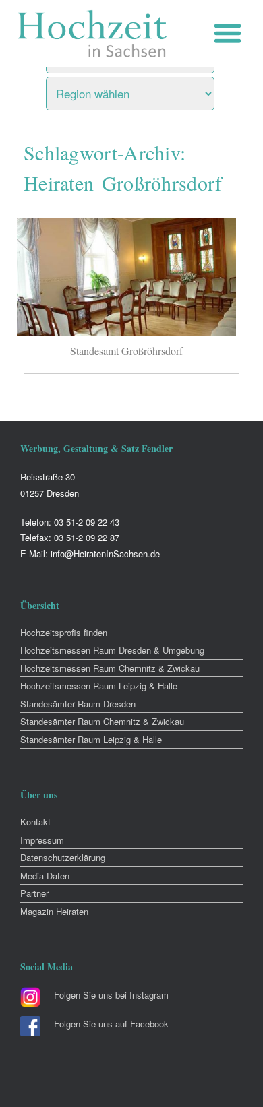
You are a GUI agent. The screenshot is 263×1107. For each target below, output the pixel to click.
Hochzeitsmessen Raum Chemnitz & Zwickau (110, 668)
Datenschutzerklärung (62, 857)
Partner (34, 893)
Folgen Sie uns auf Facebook (111, 1023)
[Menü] (231, 33)
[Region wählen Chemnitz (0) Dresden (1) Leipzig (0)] (147, 90)
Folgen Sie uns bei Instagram (111, 994)
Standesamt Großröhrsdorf (126, 351)
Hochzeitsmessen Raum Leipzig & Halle (98, 685)
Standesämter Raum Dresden (78, 703)
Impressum (42, 839)
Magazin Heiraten (54, 911)
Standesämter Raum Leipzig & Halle (91, 739)
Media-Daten (44, 875)
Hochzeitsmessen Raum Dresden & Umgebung (112, 649)
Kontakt (35, 821)
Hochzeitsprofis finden (63, 632)
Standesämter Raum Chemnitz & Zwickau (102, 721)
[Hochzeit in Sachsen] (92, 34)
